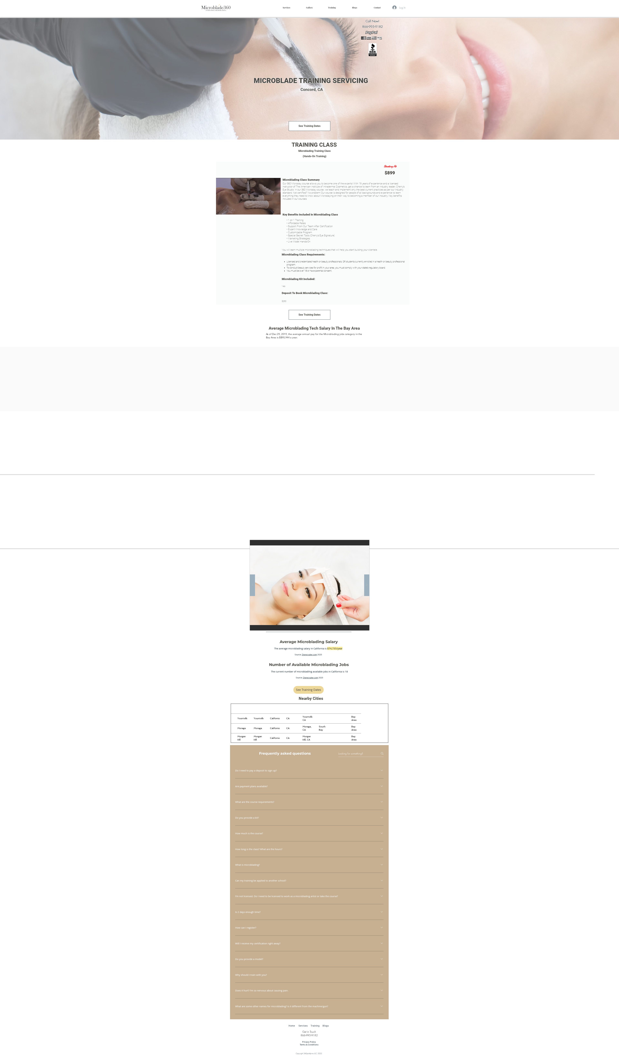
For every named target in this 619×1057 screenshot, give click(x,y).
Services (303, 1025)
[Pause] (220, 210)
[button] (332, 8)
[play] (360, 542)
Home (292, 1025)
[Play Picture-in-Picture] (271, 210)
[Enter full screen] (276, 210)
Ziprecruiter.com (309, 654)
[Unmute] (226, 210)
